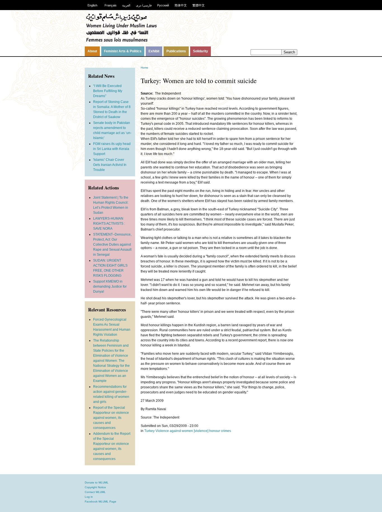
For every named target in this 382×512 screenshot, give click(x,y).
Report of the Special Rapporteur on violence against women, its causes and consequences (111, 418)
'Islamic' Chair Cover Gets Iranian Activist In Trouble (109, 165)
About (92, 51)
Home (144, 67)
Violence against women (174, 431)
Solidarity (200, 51)
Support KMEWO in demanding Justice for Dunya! (110, 286)
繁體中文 (198, 5)
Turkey (149, 431)
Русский (163, 5)
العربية (126, 5)
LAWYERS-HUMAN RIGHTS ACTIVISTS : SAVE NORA (109, 224)
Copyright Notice (95, 487)
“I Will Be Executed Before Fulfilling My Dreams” (107, 91)
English (92, 5)
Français (111, 5)
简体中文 (181, 5)
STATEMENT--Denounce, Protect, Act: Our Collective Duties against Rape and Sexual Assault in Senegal (112, 244)
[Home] (121, 41)
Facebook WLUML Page (100, 501)
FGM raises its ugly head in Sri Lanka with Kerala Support (112, 149)
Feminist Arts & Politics (123, 51)
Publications (176, 51)
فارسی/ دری (144, 5)
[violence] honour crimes (212, 431)
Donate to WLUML (97, 482)
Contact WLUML (95, 492)
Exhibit (153, 51)
